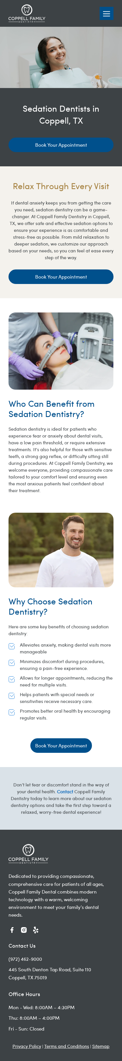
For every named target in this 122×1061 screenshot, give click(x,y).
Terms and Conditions (66, 1046)
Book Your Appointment (61, 276)
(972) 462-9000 (25, 958)
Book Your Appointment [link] (61, 144)
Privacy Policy (26, 1046)
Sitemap (101, 1046)
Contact (65, 791)
